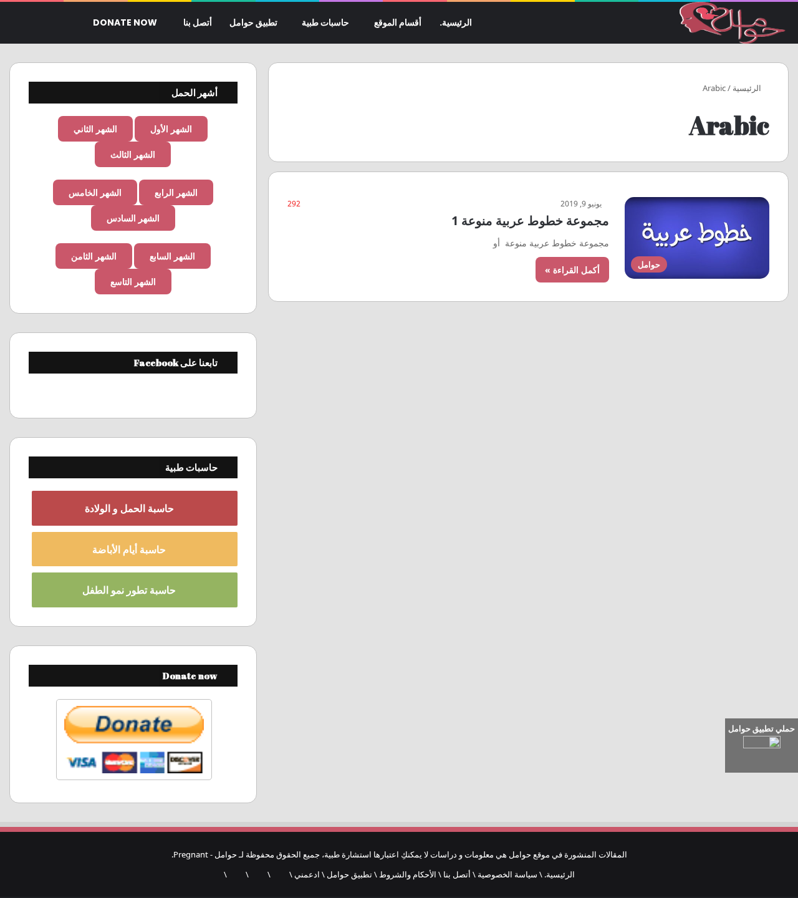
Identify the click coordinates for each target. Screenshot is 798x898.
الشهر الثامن (94, 256)
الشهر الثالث (132, 154)
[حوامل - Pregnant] (730, 23)
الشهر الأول (171, 129)
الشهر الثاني (95, 129)
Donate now (126, 22)
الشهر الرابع (176, 192)
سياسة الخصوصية (507, 874)
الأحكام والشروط (407, 874)
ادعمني (307, 874)
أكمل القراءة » (572, 270)
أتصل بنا (197, 22)
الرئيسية (748, 88)
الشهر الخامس (95, 192)
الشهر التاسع (133, 281)
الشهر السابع (172, 256)
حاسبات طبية (325, 22)
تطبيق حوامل (253, 22)
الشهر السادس (133, 218)
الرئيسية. (456, 22)
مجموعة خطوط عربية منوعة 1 (530, 220)
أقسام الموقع (397, 22)
